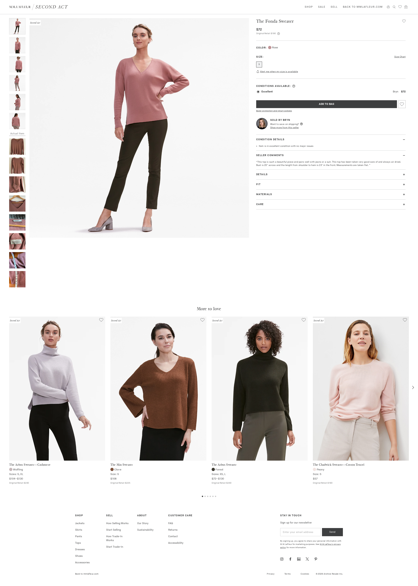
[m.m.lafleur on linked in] (298, 559)
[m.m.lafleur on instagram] (281, 559)
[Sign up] (388, 7)
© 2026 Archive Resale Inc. (329, 574)
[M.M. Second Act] (39, 7)
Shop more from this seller (284, 127)
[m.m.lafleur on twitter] (307, 559)
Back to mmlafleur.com (363, 6)
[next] (413, 387)
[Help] (278, 33)
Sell (334, 6)
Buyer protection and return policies (274, 111)
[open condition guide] (293, 86)
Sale (321, 6)
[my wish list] (400, 7)
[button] (403, 21)
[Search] (394, 7)
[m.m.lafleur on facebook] (290, 559)
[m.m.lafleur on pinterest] (315, 559)
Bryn (286, 120)
